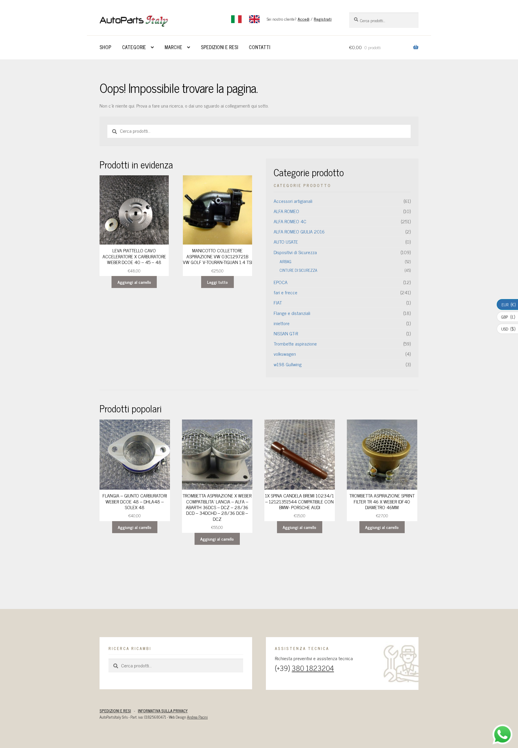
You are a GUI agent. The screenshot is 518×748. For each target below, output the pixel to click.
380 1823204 (313, 668)
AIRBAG (285, 261)
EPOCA (280, 282)
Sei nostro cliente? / (299, 18)
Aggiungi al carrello (134, 281)
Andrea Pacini (197, 717)
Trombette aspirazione (295, 343)
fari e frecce (285, 292)
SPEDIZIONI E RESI (115, 711)
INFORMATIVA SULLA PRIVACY (163, 711)
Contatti (259, 47)
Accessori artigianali (293, 201)
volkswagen (285, 354)
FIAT (278, 302)
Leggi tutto (217, 281)
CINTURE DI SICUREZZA (298, 270)
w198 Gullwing (288, 364)
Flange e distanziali (292, 313)
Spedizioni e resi (219, 47)
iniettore (282, 323)
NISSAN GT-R (286, 333)
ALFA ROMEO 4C (290, 221)
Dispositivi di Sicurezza (295, 252)
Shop (105, 47)
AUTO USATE (286, 241)
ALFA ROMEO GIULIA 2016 (299, 231)
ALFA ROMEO (286, 211)
